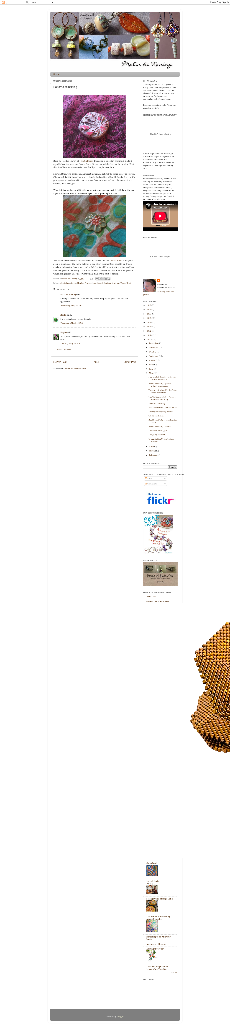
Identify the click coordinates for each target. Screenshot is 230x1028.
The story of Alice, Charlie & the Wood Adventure (162, 391)
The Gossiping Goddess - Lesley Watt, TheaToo (157, 968)
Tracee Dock (125, 283)
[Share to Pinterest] (108, 278)
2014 (149, 322)
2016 (149, 313)
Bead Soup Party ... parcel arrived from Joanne (159, 384)
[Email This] (97, 278)
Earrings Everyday (155, 948)
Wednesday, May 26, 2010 (71, 305)
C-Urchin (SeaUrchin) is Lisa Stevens (161, 440)
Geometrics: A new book (157, 601)
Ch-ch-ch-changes (156, 415)
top (118, 283)
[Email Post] (91, 278)
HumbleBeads (86, 160)
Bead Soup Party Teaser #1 (160, 426)
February (153, 455)
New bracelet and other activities (162, 407)
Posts (149, 478)
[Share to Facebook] (105, 278)
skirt (114, 283)
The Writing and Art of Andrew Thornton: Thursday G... (162, 398)
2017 (149, 309)
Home (56, 74)
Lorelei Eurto (152, 881)
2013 (149, 326)
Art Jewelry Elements (156, 944)
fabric (73, 283)
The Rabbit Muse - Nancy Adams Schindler (158, 917)
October (153, 351)
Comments (152, 483)
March (152, 450)
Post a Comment (64, 349)
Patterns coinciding (156, 403)
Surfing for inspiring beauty (160, 411)
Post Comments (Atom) (75, 368)
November (154, 347)
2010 (149, 339)
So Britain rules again (157, 430)
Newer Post (59, 362)
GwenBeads (151, 863)
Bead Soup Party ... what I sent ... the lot (162, 421)
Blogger (120, 1016)
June (151, 368)
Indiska (107, 283)
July (151, 364)
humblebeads (97, 283)
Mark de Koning (68, 294)
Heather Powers (84, 283)
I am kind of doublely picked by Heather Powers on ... (162, 378)
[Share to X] (103, 278)
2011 (149, 335)
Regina (63, 332)
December (153, 343)
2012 (149, 330)
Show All (174, 973)
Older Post (130, 362)
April (151, 446)
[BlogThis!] (100, 278)
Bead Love (151, 596)
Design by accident (156, 434)
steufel (63, 314)
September (154, 356)
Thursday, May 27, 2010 (70, 343)
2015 (149, 318)
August (152, 360)
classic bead (65, 283)
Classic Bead (116, 260)
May (151, 373)
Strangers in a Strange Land (159, 898)
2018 (149, 305)
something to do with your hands (158, 938)
